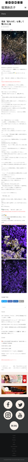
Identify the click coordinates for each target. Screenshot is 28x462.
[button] (25, 7)
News (14, 437)
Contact (14, 455)
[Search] (14, 307)
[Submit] (25, 307)
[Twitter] (9, 2)
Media (14, 444)
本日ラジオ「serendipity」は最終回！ (6, 367)
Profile (14, 440)
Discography (14, 446)
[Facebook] (12, 2)
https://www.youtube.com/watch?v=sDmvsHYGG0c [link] (13, 211)
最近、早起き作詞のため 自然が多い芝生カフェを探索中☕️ (20, 367)
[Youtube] (16, 2)
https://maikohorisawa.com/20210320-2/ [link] (11, 81)
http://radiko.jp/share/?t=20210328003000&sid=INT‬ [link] (13, 224)
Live (14, 442)
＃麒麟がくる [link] (4, 85)
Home (14, 435)
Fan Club (14, 451)
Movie (14, 448)
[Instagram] (7, 2)
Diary (14, 453)
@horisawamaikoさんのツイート (9, 360)
